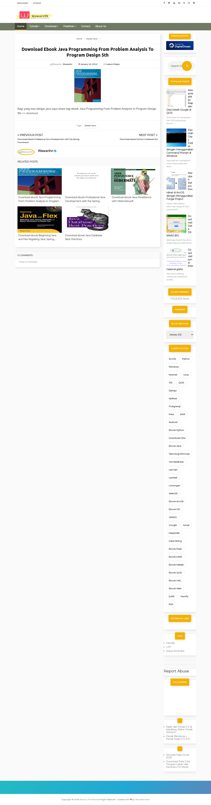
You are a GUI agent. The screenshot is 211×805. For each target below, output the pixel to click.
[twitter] (169, 3)
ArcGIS (172, 358)
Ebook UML (175, 580)
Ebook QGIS (175, 572)
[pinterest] (194, 3)
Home (20, 26)
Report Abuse (176, 671)
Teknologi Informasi (179, 453)
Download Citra (177, 438)
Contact (85, 26)
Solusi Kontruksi (175, 650)
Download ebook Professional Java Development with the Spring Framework (85, 200)
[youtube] (174, 3)
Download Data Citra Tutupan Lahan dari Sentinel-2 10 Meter (178, 764)
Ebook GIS (174, 509)
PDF (171, 604)
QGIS (181, 382)
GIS (170, 382)
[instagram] (189, 3)
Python (186, 358)
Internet (173, 374)
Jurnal (186, 525)
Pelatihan (68, 26)
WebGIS (173, 493)
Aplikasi (173, 398)
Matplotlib (174, 533)
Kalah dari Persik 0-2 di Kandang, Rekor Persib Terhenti (179, 729)
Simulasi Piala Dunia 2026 (177, 756)
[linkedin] (179, 3)
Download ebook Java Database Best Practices (83, 237)
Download (50, 26)
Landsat (173, 477)
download (32, 113)
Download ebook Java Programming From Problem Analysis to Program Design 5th (39, 200)
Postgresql (174, 406)
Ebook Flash (175, 548)
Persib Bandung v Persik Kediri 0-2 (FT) (178, 738)
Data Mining (175, 541)
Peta (171, 414)
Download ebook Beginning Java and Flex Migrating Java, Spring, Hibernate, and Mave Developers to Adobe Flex (38, 238)
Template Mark (142, 799)
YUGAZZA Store (180, 298)
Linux (186, 374)
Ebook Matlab (176, 564)
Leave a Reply (113, 64)
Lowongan (174, 485)
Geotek (170, 643)
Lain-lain (173, 469)
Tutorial (33, 26)
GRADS (173, 517)
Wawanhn (45, 151)
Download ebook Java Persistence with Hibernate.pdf (131, 199)
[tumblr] (184, 3)
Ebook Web (175, 588)
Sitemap (37, 3)
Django (173, 390)
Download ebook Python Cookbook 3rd (139, 139)
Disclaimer (22, 3)
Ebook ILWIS (175, 556)
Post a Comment (28, 261)
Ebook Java (90, 125)
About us (100, 26)
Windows (174, 366)
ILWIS (172, 596)
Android (173, 422)
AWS (182, 414)
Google (173, 525)
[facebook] (164, 3)
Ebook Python (176, 430)
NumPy (184, 596)
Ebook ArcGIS (176, 501)
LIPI (168, 646)
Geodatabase (176, 461)
